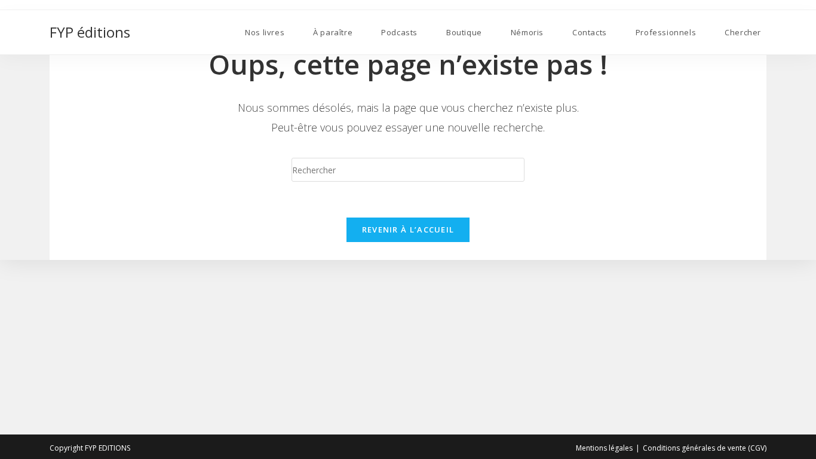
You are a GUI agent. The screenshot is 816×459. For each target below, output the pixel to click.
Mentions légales (604, 448)
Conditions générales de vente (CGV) (704, 448)
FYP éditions (90, 32)
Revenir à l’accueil (408, 229)
